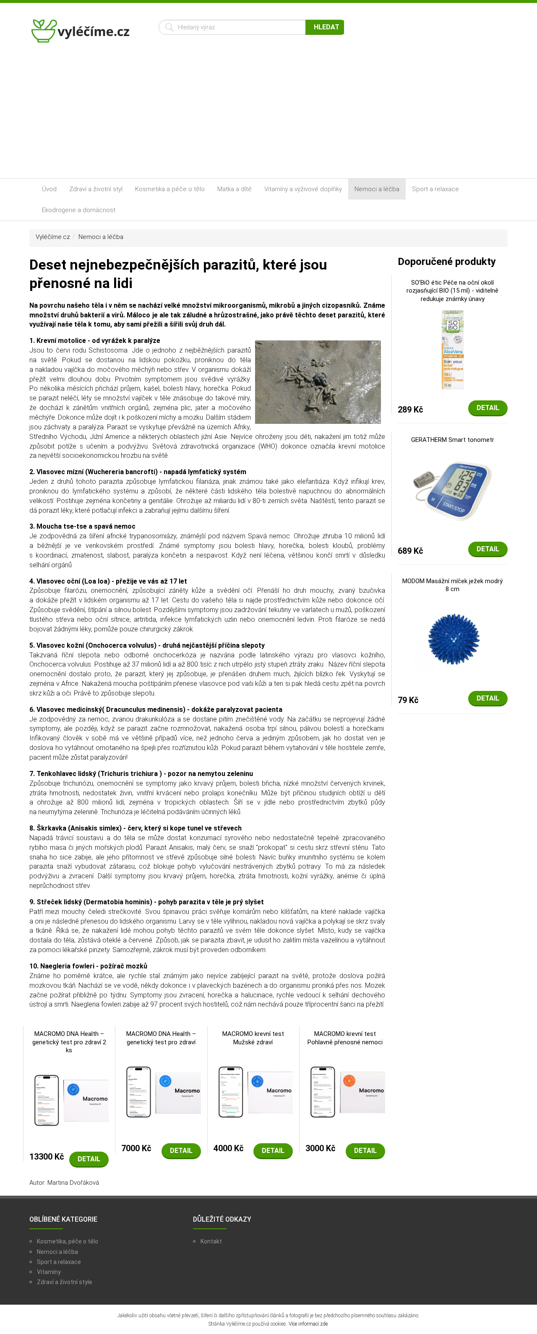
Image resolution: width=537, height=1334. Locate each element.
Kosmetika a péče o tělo (170, 189)
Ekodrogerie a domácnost (78, 210)
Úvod (49, 189)
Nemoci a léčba (377, 189)
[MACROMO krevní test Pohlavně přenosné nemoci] (345, 1091)
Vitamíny (49, 1272)
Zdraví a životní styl (96, 189)
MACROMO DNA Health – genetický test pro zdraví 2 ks (69, 1042)
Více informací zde (308, 1324)
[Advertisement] (268, 115)
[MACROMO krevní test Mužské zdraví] (253, 1091)
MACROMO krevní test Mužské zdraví (253, 1038)
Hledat (326, 27)
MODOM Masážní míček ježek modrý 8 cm (452, 585)
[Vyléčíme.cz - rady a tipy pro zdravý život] (81, 33)
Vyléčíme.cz (53, 237)
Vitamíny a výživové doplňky (303, 189)
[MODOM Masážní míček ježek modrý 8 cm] (453, 640)
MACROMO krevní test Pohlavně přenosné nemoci (345, 1038)
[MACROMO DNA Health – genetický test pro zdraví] (161, 1091)
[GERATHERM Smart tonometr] (453, 490)
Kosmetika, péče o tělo (67, 1241)
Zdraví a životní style (64, 1282)
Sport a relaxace (435, 189)
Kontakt (211, 1241)
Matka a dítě (234, 189)
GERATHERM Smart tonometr (452, 440)
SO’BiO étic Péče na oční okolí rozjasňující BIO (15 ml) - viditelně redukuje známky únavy (452, 291)
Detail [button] (89, 1159)
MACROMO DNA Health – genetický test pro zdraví (161, 1038)
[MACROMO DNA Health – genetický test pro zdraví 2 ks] (69, 1099)
